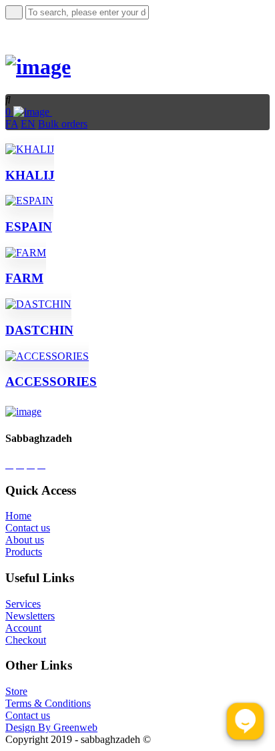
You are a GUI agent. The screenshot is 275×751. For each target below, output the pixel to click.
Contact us (27, 527)
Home (18, 515)
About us (24, 539)
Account (23, 628)
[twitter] (31, 464)
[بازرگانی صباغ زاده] (38, 67)
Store (16, 691)
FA (11, 124)
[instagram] (20, 464)
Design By (29, 727)
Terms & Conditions (48, 703)
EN (28, 124)
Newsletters (30, 615)
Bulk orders (62, 124)
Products (23, 551)
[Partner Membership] (56, 111)
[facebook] (41, 464)
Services (23, 603)
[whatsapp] (9, 464)
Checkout (25, 640)
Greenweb (75, 727)
